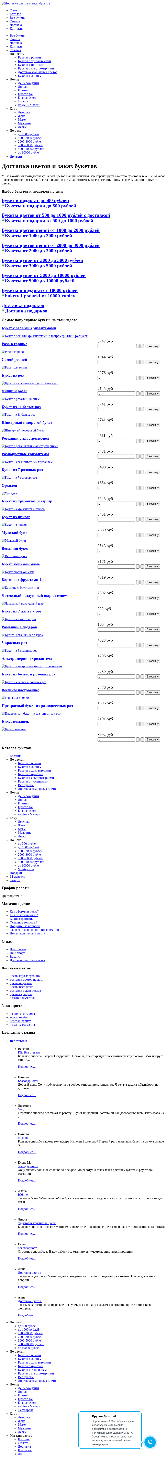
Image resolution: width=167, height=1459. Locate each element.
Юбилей (24, 1194)
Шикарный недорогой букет (27, 422)
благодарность (28, 1166)
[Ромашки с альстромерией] (30, 446)
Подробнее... (27, 1066)
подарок (23, 1137)
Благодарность (28, 1081)
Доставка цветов (29, 1272)
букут (22, 1109)
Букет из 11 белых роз (21, 407)
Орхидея (9, 485)
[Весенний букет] (14, 556)
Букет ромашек (15, 721)
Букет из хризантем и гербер (27, 501)
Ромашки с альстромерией (25, 438)
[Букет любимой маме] (18, 572)
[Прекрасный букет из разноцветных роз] (31, 713)
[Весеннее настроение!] (16, 697)
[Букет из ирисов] (14, 524)
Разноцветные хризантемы (25, 454)
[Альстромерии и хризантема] (32, 666)
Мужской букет (15, 532)
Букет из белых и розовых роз (28, 674)
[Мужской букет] (14, 540)
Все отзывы (18, 1041)
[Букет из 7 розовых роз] (19, 477)
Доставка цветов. (30, 1301)
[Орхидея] (9, 493)
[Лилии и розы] (21, 399)
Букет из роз (13, 375)
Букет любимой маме (21, 564)
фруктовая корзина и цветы (37, 1223)
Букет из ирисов (16, 517)
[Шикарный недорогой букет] (23, 430)
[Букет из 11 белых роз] (18, 414)
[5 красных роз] (19, 650)
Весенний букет (15, 548)
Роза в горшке (14, 344)
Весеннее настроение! (20, 690)
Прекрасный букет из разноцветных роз (37, 705)
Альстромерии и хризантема (27, 658)
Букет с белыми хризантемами (29, 328)
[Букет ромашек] (14, 729)
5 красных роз (14, 643)
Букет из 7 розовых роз (22, 469)
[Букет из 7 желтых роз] (19, 619)
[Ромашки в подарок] (22, 635)
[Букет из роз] (30, 383)
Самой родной (14, 359)
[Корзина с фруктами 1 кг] (21, 587)
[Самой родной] (14, 367)
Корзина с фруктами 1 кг (24, 580)
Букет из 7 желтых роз (22, 611)
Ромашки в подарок (19, 627)
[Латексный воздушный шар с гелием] (23, 603)
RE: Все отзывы (29, 1052)
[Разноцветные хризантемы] (27, 462)
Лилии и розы (14, 391)
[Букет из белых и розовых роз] (24, 682)
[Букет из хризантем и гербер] (23, 509)
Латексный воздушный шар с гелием (34, 595)
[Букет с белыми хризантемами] (45, 336)
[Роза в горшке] (13, 351)
